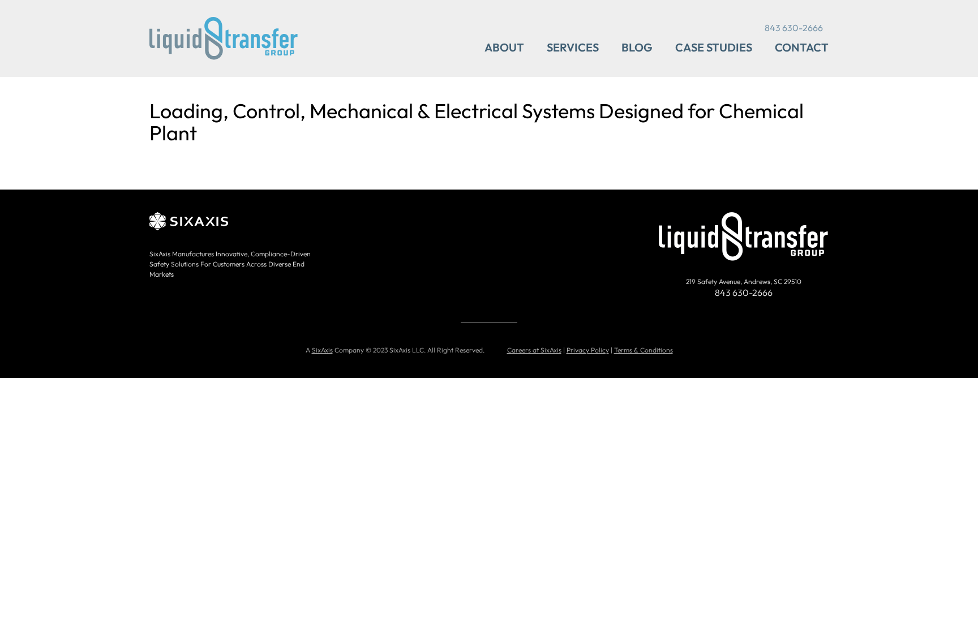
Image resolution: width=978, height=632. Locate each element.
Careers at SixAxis (534, 350)
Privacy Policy (588, 350)
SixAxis (322, 350)
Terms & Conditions (643, 350)
